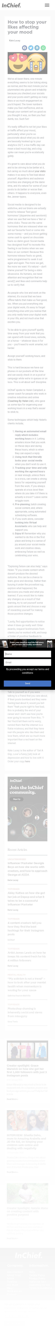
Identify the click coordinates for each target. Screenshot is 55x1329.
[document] (27, 664)
